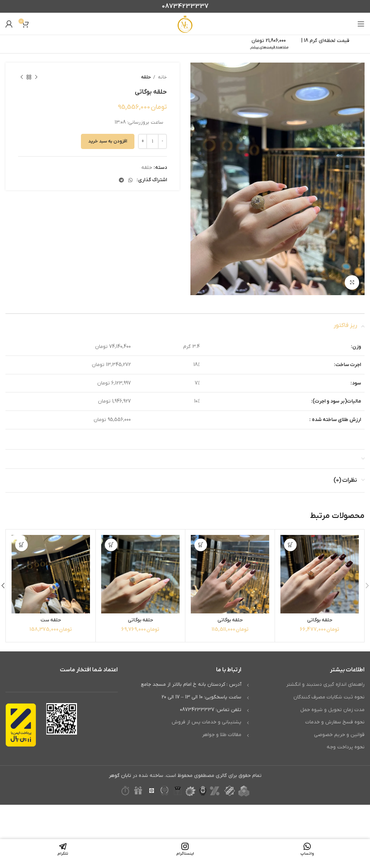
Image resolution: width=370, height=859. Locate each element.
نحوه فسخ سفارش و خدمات (335, 722)
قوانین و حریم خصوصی (339, 734)
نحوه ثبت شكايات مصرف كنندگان (329, 697)
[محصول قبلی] (36, 77)
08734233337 (185, 6)
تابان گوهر (120, 775)
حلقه (146, 77)
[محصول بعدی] (21, 77)
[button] (290, 545)
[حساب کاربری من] (9, 24)
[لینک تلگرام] (121, 180)
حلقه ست (50, 620)
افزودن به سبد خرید (107, 141)
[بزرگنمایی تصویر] (352, 282)
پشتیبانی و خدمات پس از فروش (206, 722)
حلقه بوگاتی (319, 620)
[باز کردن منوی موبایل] (361, 24)
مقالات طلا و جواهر (221, 734)
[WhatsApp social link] (130, 180)
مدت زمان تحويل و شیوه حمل (332, 709)
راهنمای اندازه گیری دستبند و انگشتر (325, 684)
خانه (162, 77)
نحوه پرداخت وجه (346, 747)
